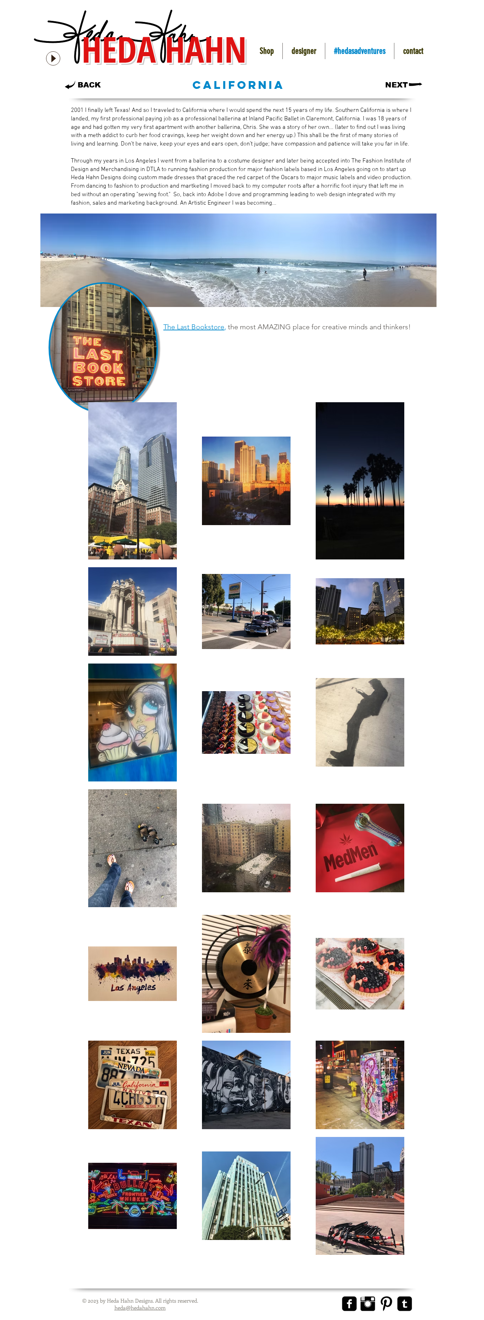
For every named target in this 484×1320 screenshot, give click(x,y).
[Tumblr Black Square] (404, 1303)
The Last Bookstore (193, 327)
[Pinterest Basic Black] (386, 1303)
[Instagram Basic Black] (367, 1303)
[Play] (53, 58)
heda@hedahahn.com (140, 1307)
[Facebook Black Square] (349, 1303)
